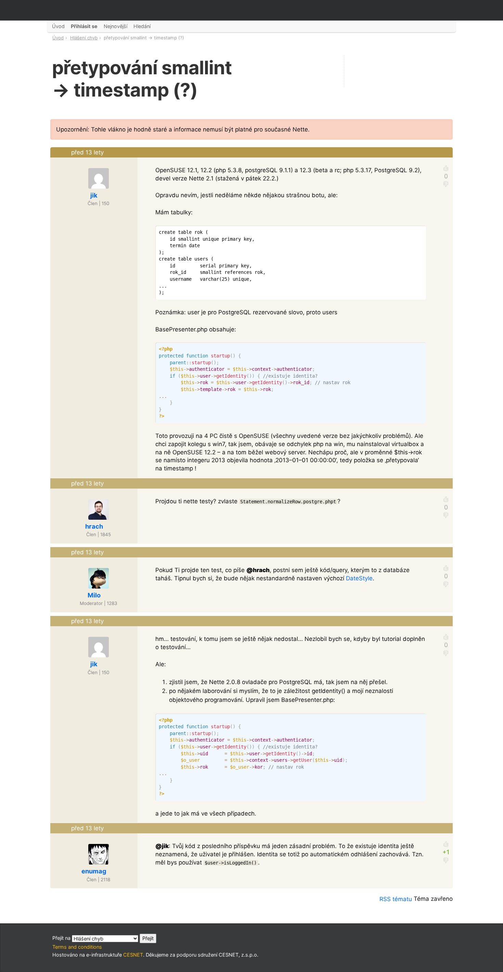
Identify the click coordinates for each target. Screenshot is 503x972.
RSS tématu (395, 899)
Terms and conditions (77, 947)
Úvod (58, 37)
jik (94, 195)
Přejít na (62, 938)
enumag (93, 871)
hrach (94, 526)
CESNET (133, 955)
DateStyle (359, 578)
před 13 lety (87, 152)
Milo (94, 595)
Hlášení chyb (84, 37)
